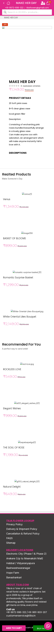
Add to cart (14, 628)
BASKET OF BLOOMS (14, 238)
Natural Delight (12, 486)
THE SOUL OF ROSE (13, 447)
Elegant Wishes (12, 408)
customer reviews (30, 86)
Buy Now (42, 628)
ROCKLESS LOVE (12, 369)
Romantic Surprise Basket (18, 277)
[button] (48, 3)
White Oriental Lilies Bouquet (19, 316)
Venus (6, 199)
